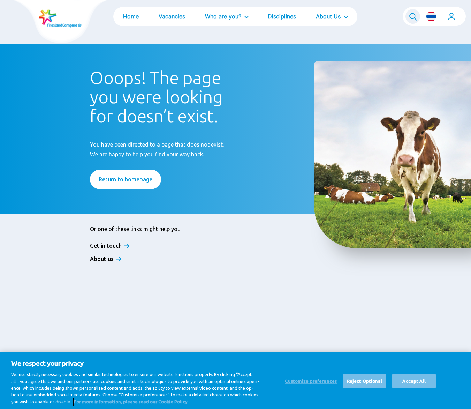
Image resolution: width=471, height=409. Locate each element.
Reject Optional (364, 380)
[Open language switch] (431, 16)
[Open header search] (412, 16)
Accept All (413, 380)
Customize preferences (311, 380)
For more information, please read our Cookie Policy (131, 401)
